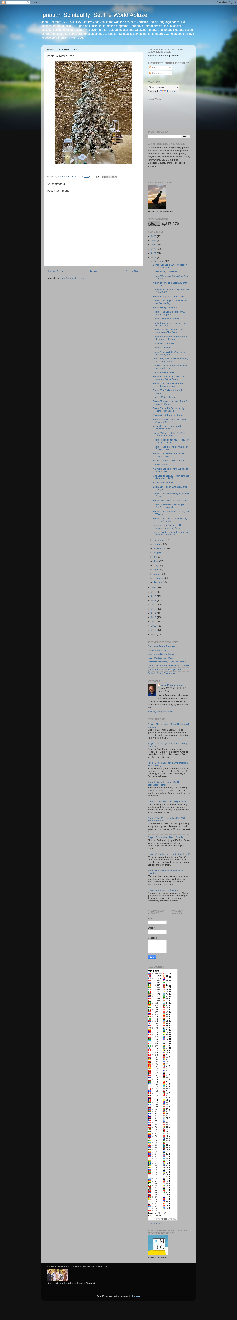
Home (94, 271)
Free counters (155, 1223)
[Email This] (103, 176)
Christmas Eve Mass (163, 343)
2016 (154, 605)
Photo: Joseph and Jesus (166, 318)
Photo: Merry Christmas (165, 272)
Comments (157, 73)
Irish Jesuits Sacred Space (161, 654)
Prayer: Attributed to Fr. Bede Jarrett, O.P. (169, 854)
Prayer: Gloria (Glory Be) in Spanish (166, 837)
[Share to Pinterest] (115, 176)
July (156, 557)
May (156, 565)
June (156, 561)
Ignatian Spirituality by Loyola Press (166, 669)
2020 (154, 587)
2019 (154, 592)
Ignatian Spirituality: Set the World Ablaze (94, 15)
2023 (154, 249)
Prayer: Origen (160, 464)
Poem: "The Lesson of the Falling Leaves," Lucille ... (170, 519)
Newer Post (55, 271)
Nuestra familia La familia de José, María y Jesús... (170, 366)
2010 (154, 630)
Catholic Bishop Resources (161, 673)
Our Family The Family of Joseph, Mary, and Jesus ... (170, 359)
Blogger (136, 1296)
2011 (154, 626)
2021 (154, 257)
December (159, 261)
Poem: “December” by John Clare (170, 500)
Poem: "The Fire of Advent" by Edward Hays (168, 454)
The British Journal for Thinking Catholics (168, 665)
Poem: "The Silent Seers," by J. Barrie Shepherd (169, 313)
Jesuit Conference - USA (160, 658)
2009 (154, 634)
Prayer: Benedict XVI (163, 482)
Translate (171, 91)
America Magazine (157, 650)
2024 (154, 244)
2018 (154, 596)
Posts (154, 67)
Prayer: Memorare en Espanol (163, 890)
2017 (154, 600)
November (159, 540)
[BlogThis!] (106, 176)
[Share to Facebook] (112, 176)
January (158, 582)
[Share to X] (109, 176)
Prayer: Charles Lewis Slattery (168, 460)
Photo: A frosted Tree (163, 372)
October (158, 544)
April (156, 569)
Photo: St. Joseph (162, 347)
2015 (154, 609)
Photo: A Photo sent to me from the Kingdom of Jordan (171, 337)
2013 (154, 617)
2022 (154, 253)
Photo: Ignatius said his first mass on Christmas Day (170, 324)
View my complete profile (160, 711)
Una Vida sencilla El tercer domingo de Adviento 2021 (171, 477)
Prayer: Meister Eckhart (165, 397)
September (160, 548)
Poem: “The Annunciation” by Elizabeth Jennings (168, 384)
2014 (154, 613)
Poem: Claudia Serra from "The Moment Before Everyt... (169, 377)
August (157, 553)
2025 (154, 240)
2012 (154, 621)
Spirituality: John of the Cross (168, 415)
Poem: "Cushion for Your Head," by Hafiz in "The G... (171, 441)
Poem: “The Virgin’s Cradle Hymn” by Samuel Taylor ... (170, 302)
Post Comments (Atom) (73, 278)
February (159, 578)
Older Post (133, 271)
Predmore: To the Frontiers (161, 646)
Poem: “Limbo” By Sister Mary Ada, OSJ (168, 801)
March (157, 574)
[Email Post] (97, 176)
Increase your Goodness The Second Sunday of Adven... (168, 526)
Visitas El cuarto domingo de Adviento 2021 (167, 427)
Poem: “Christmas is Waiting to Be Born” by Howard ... (170, 506)
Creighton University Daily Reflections (167, 662)
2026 (154, 236)
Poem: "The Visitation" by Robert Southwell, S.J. (169, 353)
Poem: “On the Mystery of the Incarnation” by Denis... (168, 331)
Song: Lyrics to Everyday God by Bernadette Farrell (164, 783)
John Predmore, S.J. (172, 685)
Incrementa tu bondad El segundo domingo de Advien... (170, 533)
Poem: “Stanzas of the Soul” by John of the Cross (169, 434)
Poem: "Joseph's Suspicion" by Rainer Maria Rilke (168, 409)
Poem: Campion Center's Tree (168, 296)
